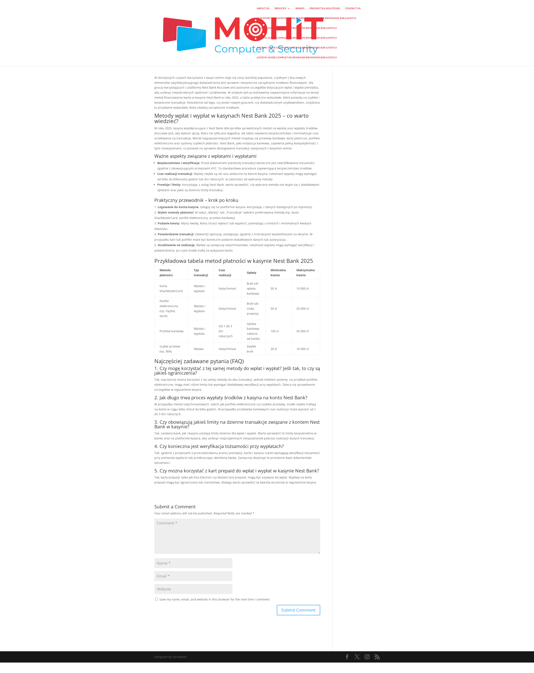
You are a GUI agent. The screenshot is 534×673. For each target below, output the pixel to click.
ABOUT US (263, 8)
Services (280, 8)
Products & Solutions (325, 8)
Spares (299, 8)
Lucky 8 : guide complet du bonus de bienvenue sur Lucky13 (316, 18)
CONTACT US (352, 8)
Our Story (264, 18)
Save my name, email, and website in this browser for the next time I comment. (214, 599)
